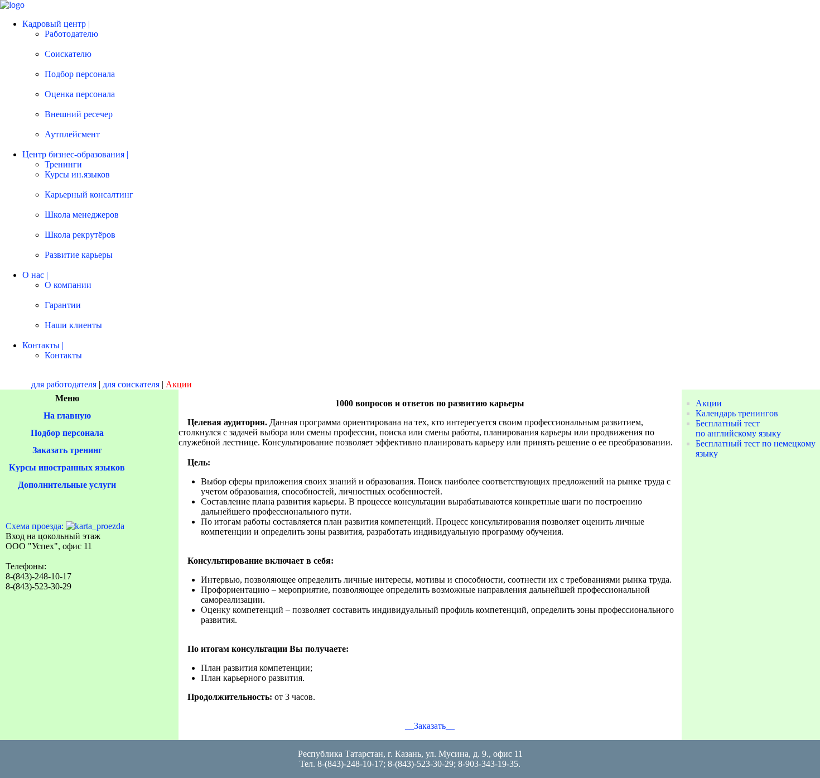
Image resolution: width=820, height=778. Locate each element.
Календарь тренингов (737, 413)
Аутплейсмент (72, 134)
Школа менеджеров (82, 214)
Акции (709, 403)
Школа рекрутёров (80, 234)
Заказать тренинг (67, 450)
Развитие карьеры (79, 255)
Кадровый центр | (56, 23)
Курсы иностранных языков (67, 467)
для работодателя (64, 384)
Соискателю (68, 54)
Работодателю (71, 34)
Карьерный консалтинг (89, 194)
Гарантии (63, 305)
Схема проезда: (35, 526)
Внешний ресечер (79, 114)
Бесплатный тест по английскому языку (738, 428)
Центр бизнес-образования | (75, 154)
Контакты (63, 355)
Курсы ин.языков (77, 174)
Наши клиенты (73, 325)
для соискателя (131, 384)
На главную (67, 415)
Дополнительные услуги (67, 484)
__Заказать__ (430, 726)
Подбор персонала (80, 74)
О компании (68, 285)
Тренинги (63, 164)
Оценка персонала (80, 94)
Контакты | (43, 345)
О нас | (35, 275)
